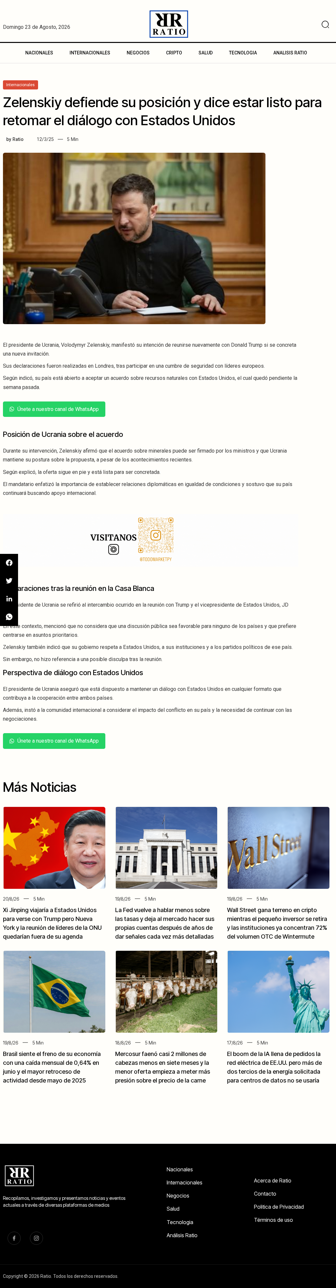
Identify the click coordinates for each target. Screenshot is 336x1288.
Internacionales (184, 1182)
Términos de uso (273, 1220)
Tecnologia (180, 1222)
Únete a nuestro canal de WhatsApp (58, 409)
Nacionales (180, 1169)
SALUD (206, 52)
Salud (173, 1208)
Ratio (18, 139)
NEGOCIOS (138, 52)
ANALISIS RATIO (290, 52)
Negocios (178, 1195)
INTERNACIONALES (90, 52)
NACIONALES (39, 52)
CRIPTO (174, 52)
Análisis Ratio (182, 1235)
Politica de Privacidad (279, 1206)
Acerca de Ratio (272, 1180)
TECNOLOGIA (243, 52)
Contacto (265, 1193)
